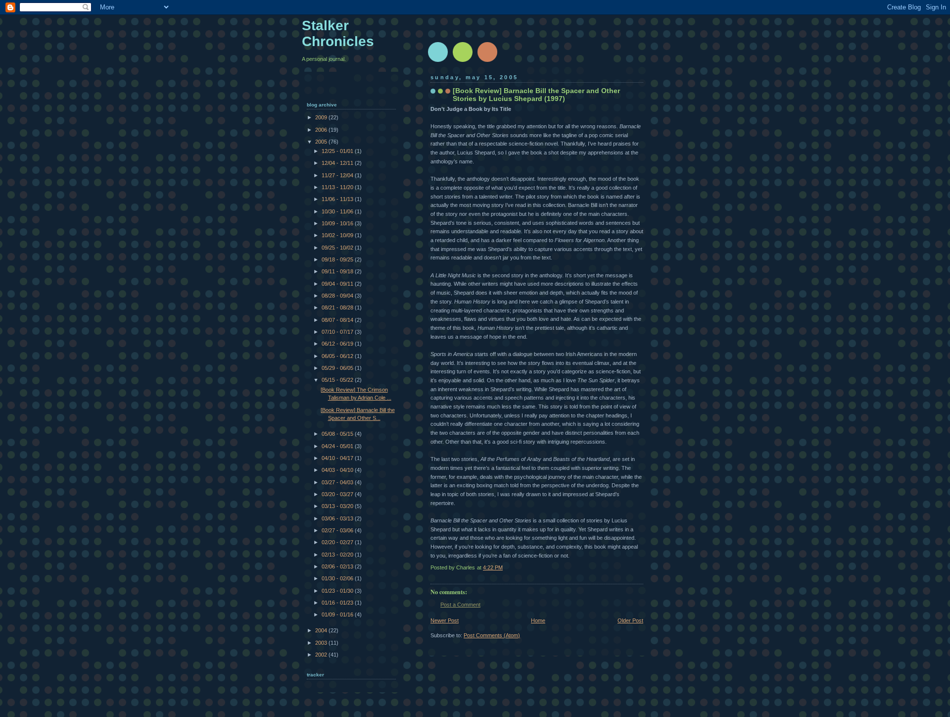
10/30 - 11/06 (338, 211)
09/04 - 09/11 (338, 284)
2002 (322, 655)
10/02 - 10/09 (338, 235)
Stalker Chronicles (338, 33)
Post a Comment (460, 605)
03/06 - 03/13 (338, 518)
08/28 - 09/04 (338, 296)
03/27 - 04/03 (338, 482)
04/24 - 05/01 (338, 446)
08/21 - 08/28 (338, 307)
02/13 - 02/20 (338, 555)
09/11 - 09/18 (338, 271)
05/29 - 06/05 (338, 368)
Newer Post (444, 620)
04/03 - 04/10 (338, 470)
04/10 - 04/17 (338, 458)
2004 (322, 630)
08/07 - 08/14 (338, 320)
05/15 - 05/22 (338, 380)
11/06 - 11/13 (338, 199)
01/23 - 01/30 (338, 591)
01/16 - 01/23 (338, 603)
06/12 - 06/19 (338, 344)
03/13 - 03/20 (338, 506)
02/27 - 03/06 (338, 530)
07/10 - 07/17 (338, 332)
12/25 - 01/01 (338, 151)
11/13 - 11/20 (338, 187)
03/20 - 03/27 (338, 494)
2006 (322, 130)
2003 (322, 643)
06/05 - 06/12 (338, 356)
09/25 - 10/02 (338, 248)
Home (538, 620)
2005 (322, 142)
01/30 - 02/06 (338, 578)
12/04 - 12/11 (338, 163)
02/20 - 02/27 (338, 542)
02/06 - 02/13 (338, 566)
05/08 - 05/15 (338, 434)
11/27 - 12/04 (338, 175)
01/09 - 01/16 (338, 614)
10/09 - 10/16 (338, 223)
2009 (322, 117)
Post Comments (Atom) (492, 635)
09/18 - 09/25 (338, 259)
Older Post (630, 620)
